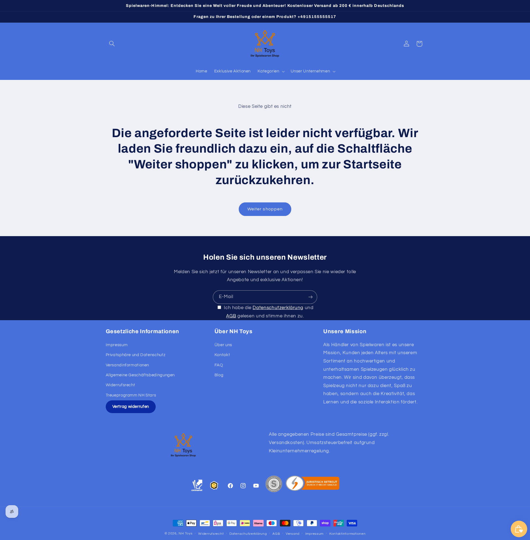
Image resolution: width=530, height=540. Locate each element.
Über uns (223, 345)
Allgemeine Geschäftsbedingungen (140, 375)
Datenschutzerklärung (278, 307)
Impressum (117, 345)
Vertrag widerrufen (130, 407)
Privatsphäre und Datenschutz (136, 355)
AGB (231, 315)
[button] (112, 43)
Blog (219, 375)
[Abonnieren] (310, 297)
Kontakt (222, 355)
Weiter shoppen (265, 209)
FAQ (218, 365)
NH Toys (185, 533)
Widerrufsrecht (120, 385)
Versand (293, 533)
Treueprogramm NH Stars (131, 395)
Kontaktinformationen (347, 533)
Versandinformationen (127, 365)
